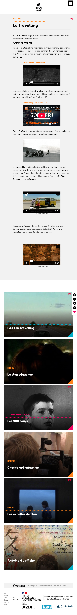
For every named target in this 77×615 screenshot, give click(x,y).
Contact (6, 600)
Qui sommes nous (6, 595)
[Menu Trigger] (70, 3)
